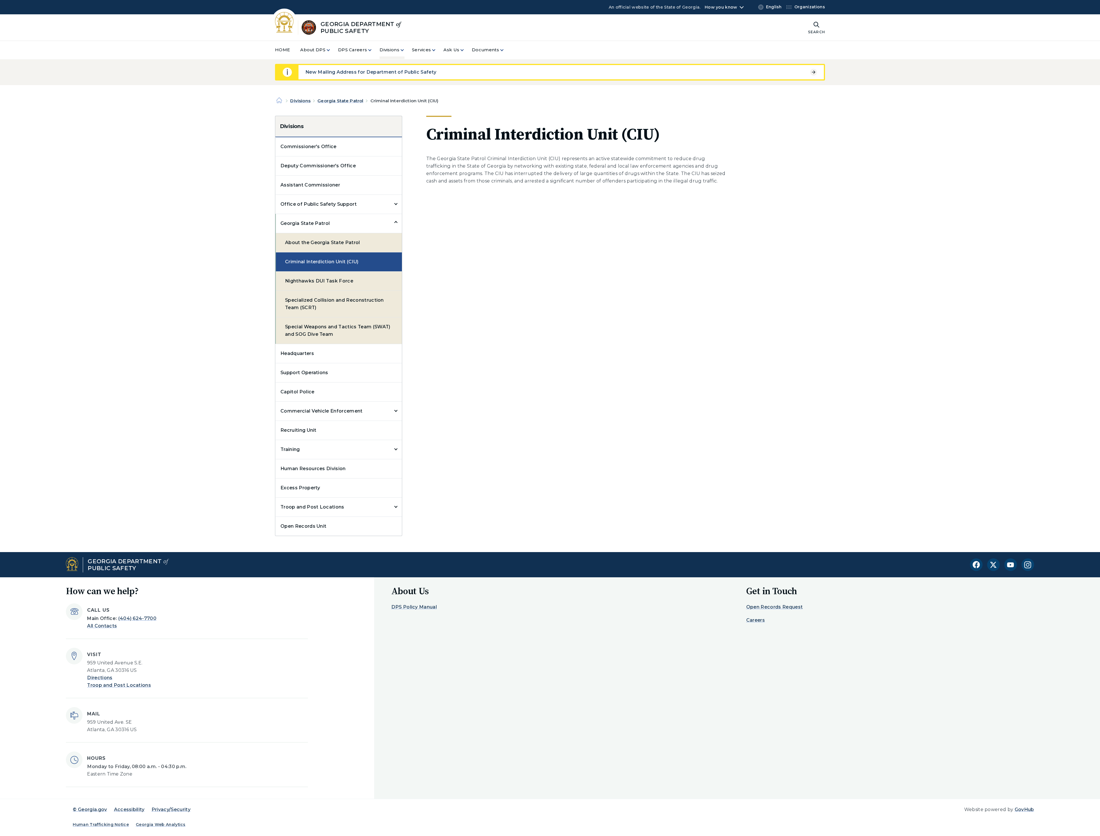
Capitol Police (297, 392)
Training (290, 449)
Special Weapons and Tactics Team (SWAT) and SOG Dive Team (337, 330)
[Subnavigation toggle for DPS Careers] (373, 50)
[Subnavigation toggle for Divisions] (405, 50)
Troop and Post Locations (312, 507)
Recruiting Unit (298, 430)
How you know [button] (721, 7)
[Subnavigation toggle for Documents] (505, 50)
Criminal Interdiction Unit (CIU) (321, 261)
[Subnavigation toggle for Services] (437, 50)
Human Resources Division (313, 468)
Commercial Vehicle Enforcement (321, 411)
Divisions (300, 100)
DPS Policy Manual (414, 607)
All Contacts (102, 626)
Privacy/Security (171, 809)
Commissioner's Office (308, 146)
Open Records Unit (303, 526)
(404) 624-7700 (137, 618)
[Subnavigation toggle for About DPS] (331, 50)
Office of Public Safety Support (318, 204)
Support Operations (304, 372)
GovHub (1024, 809)
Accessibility (129, 809)
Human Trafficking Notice (101, 824)
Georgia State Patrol (340, 100)
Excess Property (300, 487)
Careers (755, 620)
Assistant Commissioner (310, 185)
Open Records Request (774, 607)
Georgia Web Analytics (161, 824)
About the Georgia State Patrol (322, 242)
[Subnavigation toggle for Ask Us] (465, 50)
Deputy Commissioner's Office (318, 165)
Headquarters (297, 353)
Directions (99, 677)
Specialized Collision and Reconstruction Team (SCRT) (334, 303)
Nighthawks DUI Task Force (319, 281)
